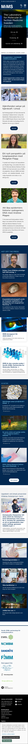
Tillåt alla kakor (7, 740)
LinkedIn (19, 704)
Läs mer (14, 128)
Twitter (19, 701)
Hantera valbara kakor (8, 734)
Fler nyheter (14, 480)
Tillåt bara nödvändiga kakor (11, 737)
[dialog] (14, 733)
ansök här (8, 81)
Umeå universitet (10, 1)
